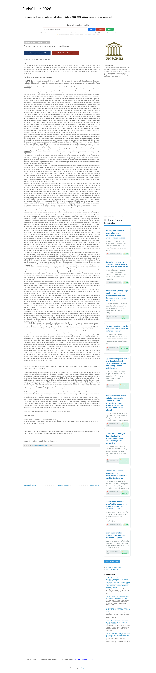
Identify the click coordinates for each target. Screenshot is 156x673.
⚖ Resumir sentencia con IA (37, 53)
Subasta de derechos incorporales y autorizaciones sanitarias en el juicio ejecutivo (116, 474)
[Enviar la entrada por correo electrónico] (50, 445)
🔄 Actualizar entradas (112, 561)
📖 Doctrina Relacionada (65, 53)
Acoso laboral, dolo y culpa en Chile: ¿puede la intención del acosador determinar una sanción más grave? (117, 295)
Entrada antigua (94, 485)
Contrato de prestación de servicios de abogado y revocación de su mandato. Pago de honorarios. (117, 622)
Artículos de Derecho (112, 569)
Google (92, 29)
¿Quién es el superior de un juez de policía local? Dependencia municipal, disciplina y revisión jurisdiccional (117, 363)
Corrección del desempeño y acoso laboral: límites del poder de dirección (117, 328)
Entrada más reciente (30, 485)
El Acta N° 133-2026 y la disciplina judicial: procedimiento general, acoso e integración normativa (116, 438)
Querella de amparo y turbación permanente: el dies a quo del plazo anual (117, 264)
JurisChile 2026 (36, 9)
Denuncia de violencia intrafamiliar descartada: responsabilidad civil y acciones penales (116, 505)
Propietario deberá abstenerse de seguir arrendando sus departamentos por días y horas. (118, 609)
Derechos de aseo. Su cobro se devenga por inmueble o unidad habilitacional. (117, 597)
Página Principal (63, 485)
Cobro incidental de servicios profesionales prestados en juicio (115, 535)
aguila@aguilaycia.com (84, 659)
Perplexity (101, 29)
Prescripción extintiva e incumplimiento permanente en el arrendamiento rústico (116, 234)
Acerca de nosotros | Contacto (114, 567)
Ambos (110, 29)
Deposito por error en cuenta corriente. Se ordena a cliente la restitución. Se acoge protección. (118, 635)
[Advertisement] (62, 467)
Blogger (83, 668)
